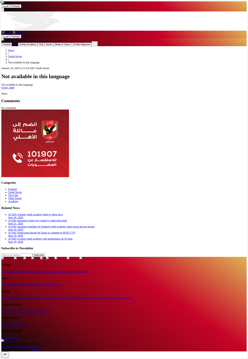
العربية (6, 6)
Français (15, 6)
